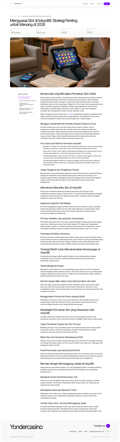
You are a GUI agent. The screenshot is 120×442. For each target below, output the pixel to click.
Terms (104, 436)
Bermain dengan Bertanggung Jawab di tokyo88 (25, 113)
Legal (108, 436)
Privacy (99, 436)
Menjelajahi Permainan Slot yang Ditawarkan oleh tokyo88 (26, 109)
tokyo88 (70, 114)
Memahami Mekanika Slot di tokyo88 (27, 100)
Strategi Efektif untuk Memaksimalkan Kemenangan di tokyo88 (26, 104)
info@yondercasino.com (97, 431)
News (15, 16)
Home (11, 16)
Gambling (19, 16)
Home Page (72, 431)
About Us (94, 436)
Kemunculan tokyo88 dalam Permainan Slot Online (25, 97)
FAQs (85, 431)
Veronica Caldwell (15, 32)
